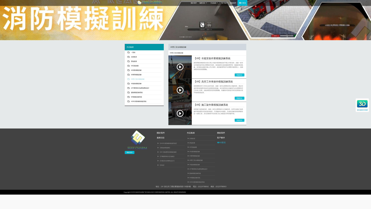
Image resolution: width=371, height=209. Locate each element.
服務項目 (204, 3)
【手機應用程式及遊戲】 (166, 156)
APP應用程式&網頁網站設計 (138, 88)
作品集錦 (215, 3)
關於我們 (194, 3)
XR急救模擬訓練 (134, 83)
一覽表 (131, 52)
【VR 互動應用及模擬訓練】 (167, 152)
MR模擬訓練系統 (134, 97)
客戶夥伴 (224, 3)
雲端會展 (132, 61)
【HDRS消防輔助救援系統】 (167, 143)
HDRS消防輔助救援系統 (136, 101)
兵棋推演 (132, 57)
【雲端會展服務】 (164, 147)
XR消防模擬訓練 (134, 70)
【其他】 (161, 165)
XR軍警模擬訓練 (134, 75)
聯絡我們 (233, 3)
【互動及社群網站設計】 (166, 161)
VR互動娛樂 (133, 66)
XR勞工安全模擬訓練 (135, 79)
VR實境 (242, 3)
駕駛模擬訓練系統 (135, 92)
